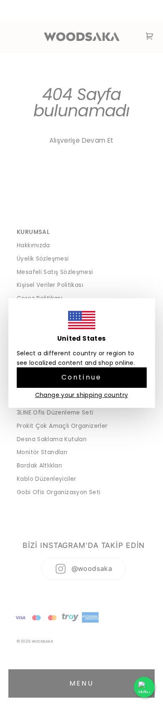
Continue (81, 377)
